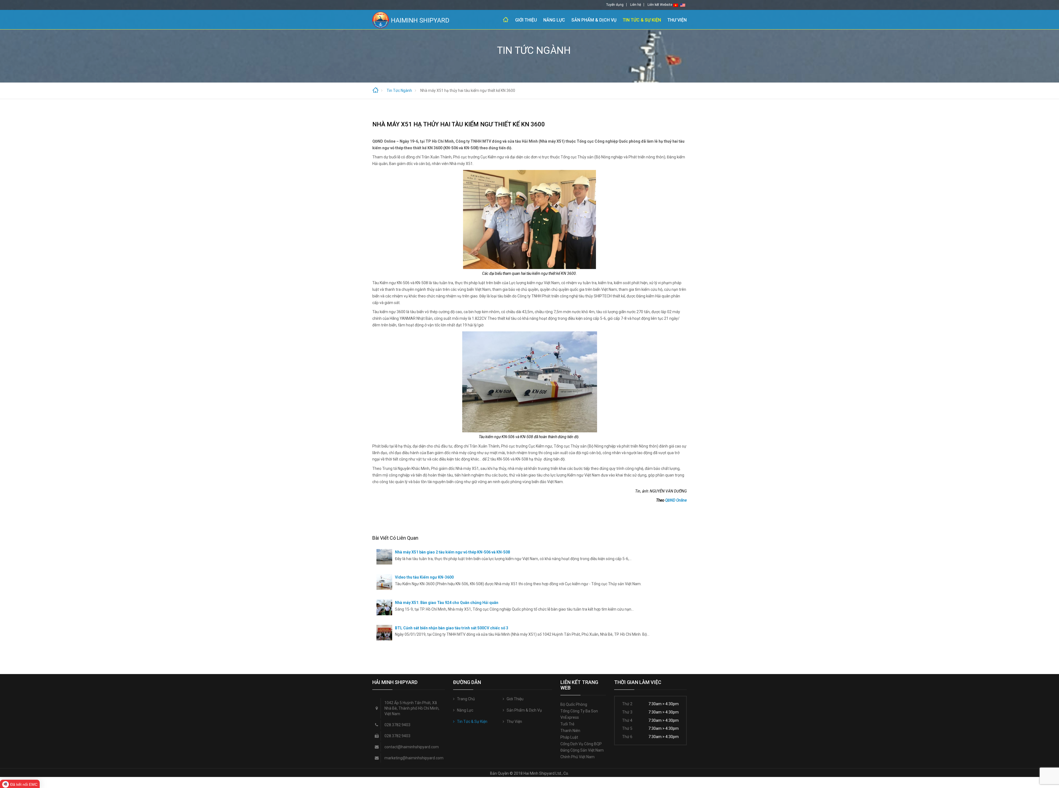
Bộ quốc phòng (573, 704)
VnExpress (569, 717)
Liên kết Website (660, 4)
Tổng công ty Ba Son (579, 711)
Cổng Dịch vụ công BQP (581, 744)
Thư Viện (677, 20)
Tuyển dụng (615, 4)
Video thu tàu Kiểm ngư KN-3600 (424, 577)
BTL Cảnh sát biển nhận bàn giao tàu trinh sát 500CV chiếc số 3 (451, 628)
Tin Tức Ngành (399, 90)
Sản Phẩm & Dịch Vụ (593, 20)
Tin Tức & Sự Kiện (642, 20)
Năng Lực (554, 20)
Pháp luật (569, 737)
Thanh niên (570, 730)
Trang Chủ (506, 19)
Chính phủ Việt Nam (577, 757)
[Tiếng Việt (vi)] (675, 5)
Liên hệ (635, 4)
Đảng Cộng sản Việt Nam (582, 750)
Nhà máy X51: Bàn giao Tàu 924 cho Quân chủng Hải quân (446, 602)
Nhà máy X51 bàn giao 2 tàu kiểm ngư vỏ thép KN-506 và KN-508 (452, 552)
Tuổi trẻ (567, 724)
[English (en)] (682, 5)
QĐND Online (676, 500)
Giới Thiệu (526, 20)
